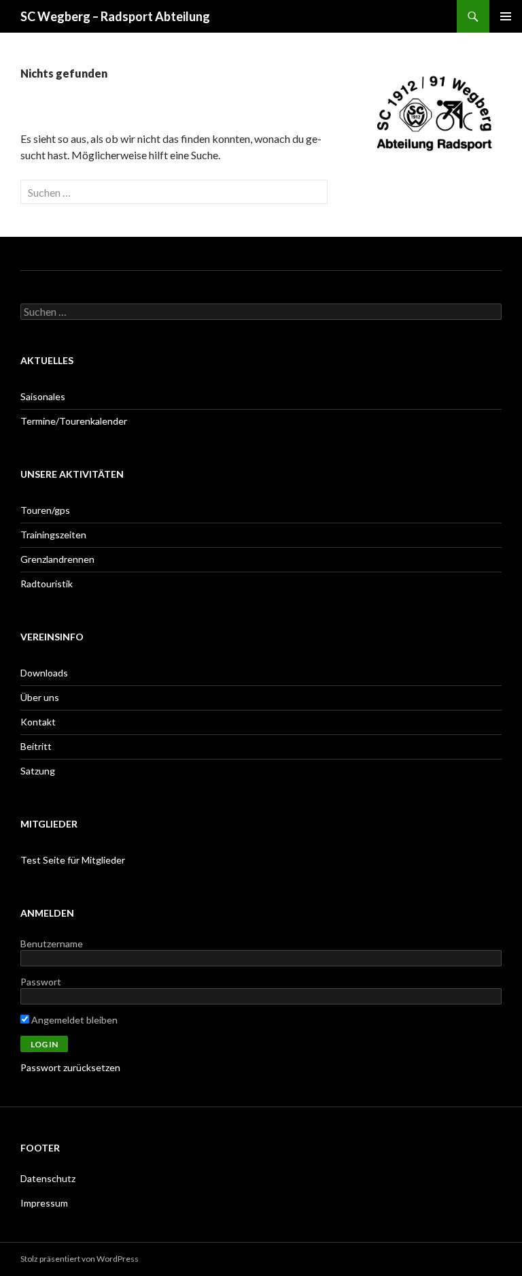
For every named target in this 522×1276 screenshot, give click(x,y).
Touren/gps (45, 510)
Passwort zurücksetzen (70, 1067)
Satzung (37, 770)
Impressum (44, 1203)
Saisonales (42, 396)
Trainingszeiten (53, 534)
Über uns (39, 697)
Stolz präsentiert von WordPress (79, 1259)
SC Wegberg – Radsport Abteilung (115, 16)
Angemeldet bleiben (73, 1020)
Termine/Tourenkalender (73, 421)
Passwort (40, 981)
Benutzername (51, 943)
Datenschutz (47, 1178)
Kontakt (38, 721)
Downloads (44, 672)
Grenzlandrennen (57, 559)
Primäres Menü (505, 16)
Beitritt (36, 746)
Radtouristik (46, 583)
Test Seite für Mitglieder (72, 860)
